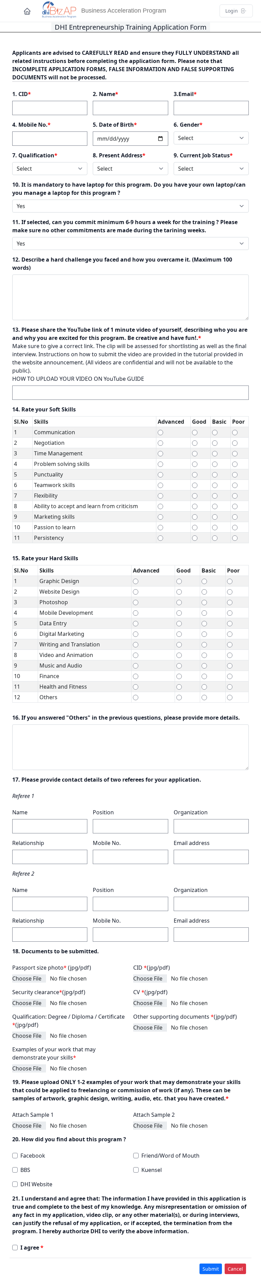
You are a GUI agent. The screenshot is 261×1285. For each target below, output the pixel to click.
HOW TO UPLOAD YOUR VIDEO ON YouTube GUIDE (78, 378)
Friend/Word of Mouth (170, 1155)
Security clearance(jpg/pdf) (48, 992)
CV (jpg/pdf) (150, 992)
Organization (191, 812)
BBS (25, 1170)
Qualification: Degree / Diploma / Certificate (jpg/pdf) (68, 1021)
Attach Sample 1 (33, 1114)
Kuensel (151, 1170)
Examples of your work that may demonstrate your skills (53, 1053)
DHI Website (36, 1184)
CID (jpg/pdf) (151, 967)
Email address (192, 843)
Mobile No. (107, 843)
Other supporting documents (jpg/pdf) (185, 1016)
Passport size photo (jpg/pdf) (51, 967)
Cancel (235, 1269)
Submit (211, 1269)
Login (231, 11)
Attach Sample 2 (154, 1114)
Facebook (32, 1155)
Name (20, 812)
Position (103, 812)
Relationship (28, 843)
